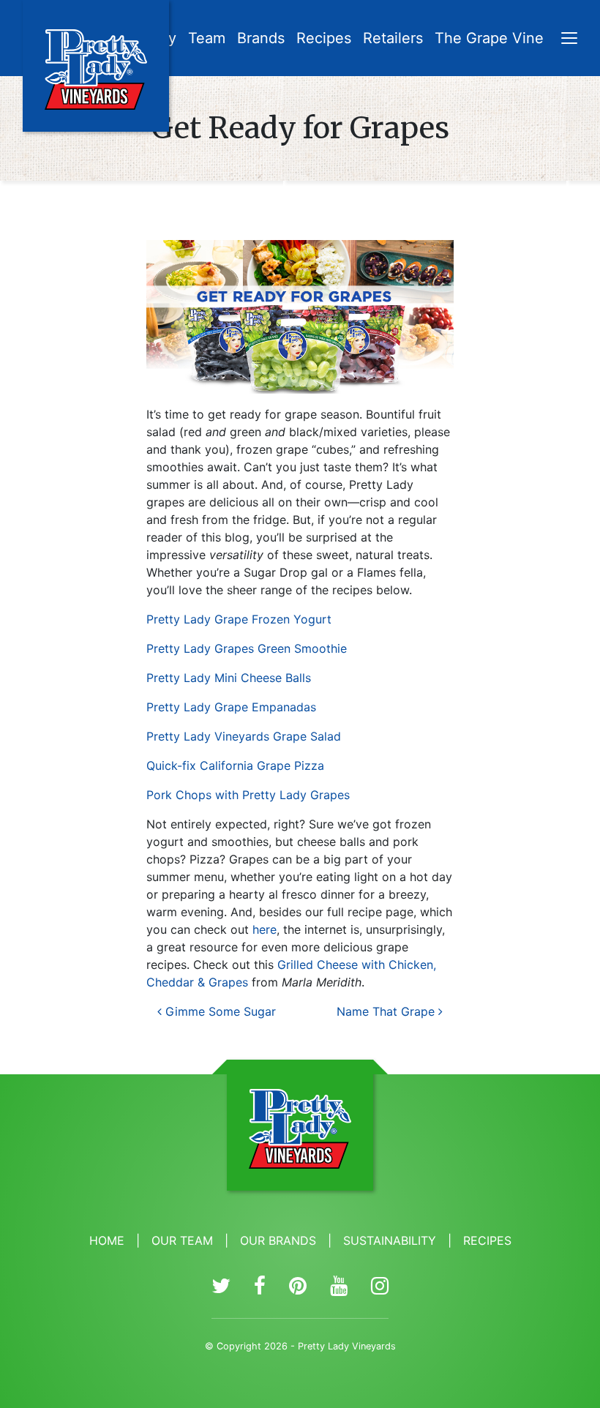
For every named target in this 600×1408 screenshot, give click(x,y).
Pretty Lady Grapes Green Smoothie (246, 648)
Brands (261, 38)
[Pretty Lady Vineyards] (96, 66)
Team (206, 38)
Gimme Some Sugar (219, 1011)
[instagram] (379, 1286)
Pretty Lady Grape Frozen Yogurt (238, 619)
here (264, 929)
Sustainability (389, 1240)
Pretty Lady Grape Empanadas (231, 707)
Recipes (323, 38)
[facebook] (259, 1286)
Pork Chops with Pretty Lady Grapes (248, 794)
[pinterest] (297, 1286)
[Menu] (569, 39)
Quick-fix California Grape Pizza (235, 765)
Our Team (182, 1240)
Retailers (393, 38)
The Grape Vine (489, 38)
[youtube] (338, 1286)
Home (106, 1240)
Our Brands (278, 1240)
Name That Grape (387, 1011)
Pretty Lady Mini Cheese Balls (228, 677)
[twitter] (221, 1286)
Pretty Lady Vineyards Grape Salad (243, 736)
